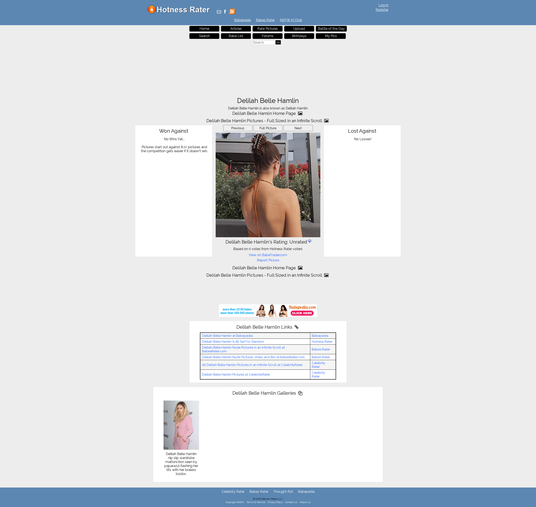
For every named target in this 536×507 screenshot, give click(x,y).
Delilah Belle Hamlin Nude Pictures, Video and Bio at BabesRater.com (253, 357)
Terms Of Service (255, 502)
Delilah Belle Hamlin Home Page (264, 113)
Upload (299, 29)
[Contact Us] (219, 12)
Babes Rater (265, 20)
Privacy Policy (275, 502)
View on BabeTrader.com (268, 255)
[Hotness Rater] (180, 12)
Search (204, 36)
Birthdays (299, 36)
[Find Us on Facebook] (225, 12)
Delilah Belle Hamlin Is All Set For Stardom (233, 342)
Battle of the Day (331, 29)
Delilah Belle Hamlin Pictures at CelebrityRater (236, 374)
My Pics (331, 36)
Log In (383, 5)
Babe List (236, 36)
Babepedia (242, 20)
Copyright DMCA (235, 502)
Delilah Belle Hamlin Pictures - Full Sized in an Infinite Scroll (264, 120)
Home (204, 29)
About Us (305, 502)
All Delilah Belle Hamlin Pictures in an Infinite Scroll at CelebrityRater (252, 365)
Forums (267, 36)
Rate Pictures (267, 29)
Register (382, 10)
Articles (236, 29)
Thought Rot (283, 492)
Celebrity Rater (318, 365)
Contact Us (291, 502)
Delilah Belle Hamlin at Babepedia (227, 336)
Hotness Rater (322, 342)
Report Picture (268, 260)
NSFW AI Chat (291, 20)
